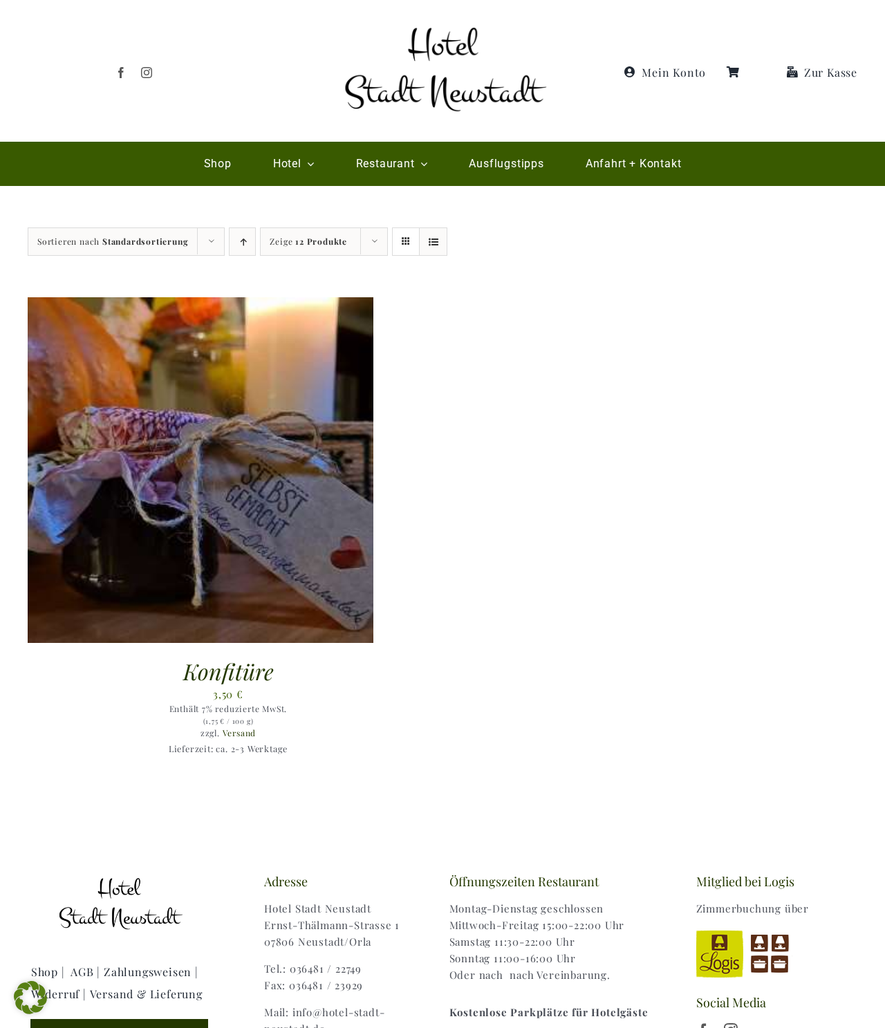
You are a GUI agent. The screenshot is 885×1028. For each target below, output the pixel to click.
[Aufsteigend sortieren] (242, 241)
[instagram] (147, 72)
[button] (30, 997)
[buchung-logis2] (751, 932)
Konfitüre (228, 671)
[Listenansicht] (433, 241)
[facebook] (121, 72)
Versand (240, 732)
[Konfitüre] (200, 305)
